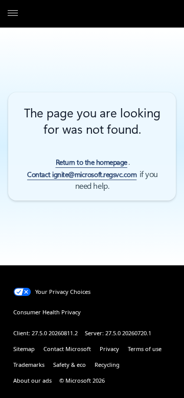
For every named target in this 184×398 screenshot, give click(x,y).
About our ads (32, 380)
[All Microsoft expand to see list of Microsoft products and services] (13, 14)
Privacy (109, 349)
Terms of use (145, 349)
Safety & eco (69, 364)
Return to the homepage (91, 162)
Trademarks (28, 364)
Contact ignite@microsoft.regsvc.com (81, 174)
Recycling (107, 364)
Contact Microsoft (67, 349)
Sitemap (24, 349)
